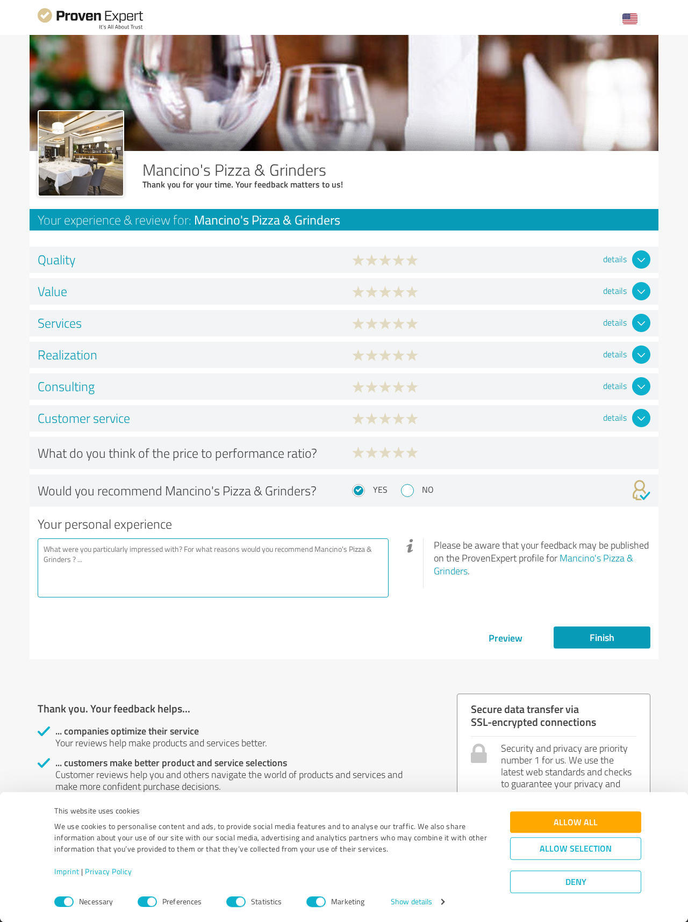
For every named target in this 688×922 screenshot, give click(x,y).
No (428, 489)
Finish (602, 637)
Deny (575, 882)
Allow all (576, 822)
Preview (505, 638)
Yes (380, 489)
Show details (411, 902)
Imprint (67, 872)
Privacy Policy (108, 872)
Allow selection (576, 848)
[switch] (147, 901)
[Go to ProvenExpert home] (90, 28)
